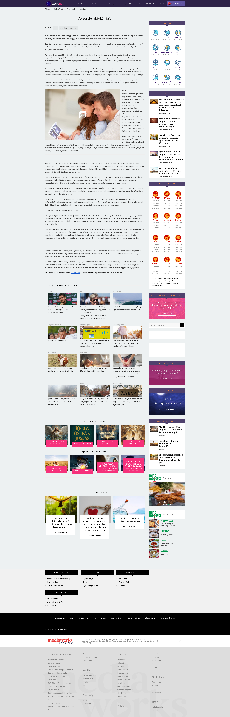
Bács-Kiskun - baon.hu (56, 660)
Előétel (164, 551)
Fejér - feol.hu (53, 680)
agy (56, 28)
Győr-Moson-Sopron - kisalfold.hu (61, 683)
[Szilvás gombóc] (155, 533)
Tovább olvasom (61, 532)
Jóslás (94, 4)
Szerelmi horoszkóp (55, 585)
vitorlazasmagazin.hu (125, 690)
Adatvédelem (100, 618)
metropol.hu (156, 661)
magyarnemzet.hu (89, 675)
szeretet (73, 28)
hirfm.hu (155, 710)
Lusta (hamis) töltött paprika (169, 544)
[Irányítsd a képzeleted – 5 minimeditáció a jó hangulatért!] (61, 509)
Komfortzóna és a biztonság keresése (129, 520)
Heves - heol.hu (54, 690)
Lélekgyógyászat (59, 9)
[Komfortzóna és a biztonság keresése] (129, 509)
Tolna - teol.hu (53, 710)
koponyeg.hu (157, 685)
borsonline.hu (157, 654)
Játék (162, 4)
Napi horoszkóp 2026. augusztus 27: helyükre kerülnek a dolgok (170, 430)
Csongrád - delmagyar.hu (57, 673)
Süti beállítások (168, 618)
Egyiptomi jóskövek (90, 585)
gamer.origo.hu (123, 670)
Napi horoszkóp (53, 599)
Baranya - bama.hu (55, 663)
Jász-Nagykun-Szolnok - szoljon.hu (61, 693)
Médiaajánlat (150, 618)
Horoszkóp (81, 4)
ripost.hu (155, 657)
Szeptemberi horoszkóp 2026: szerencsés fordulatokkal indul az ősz (171, 458)
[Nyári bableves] (155, 553)
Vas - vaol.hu (87, 654)
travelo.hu (121, 683)
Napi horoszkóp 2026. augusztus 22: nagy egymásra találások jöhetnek (170, 139)
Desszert (165, 531)
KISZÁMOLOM (167, 313)
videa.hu (155, 689)
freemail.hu (156, 682)
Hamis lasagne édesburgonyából (168, 524)
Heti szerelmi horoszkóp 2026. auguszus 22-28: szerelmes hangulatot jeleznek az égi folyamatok (171, 104)
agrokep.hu (87, 704)
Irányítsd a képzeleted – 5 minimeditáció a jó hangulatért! (61, 523)
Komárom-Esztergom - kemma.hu (61, 696)
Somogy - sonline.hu (55, 703)
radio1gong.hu (157, 707)
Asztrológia (107, 4)
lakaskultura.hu (123, 666)
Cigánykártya (88, 579)
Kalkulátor (123, 579)
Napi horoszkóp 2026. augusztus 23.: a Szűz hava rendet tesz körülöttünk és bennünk (171, 155)
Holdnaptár (51, 605)
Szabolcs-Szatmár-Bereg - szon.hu (61, 706)
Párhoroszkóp (52, 582)
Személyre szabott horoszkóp (58, 579)
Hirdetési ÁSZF (134, 618)
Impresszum (60, 618)
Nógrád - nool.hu (54, 700)
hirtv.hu (85, 682)
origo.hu (86, 685)
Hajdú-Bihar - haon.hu (56, 686)
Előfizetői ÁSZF (117, 618)
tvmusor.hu (121, 696)
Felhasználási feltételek (80, 618)
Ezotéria (120, 4)
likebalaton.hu (122, 673)
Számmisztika (150, 4)
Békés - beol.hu (54, 666)
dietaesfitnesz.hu (123, 686)
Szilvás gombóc (167, 534)
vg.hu (85, 700)
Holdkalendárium (166, 409)
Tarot (85, 582)
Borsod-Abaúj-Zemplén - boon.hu (60, 670)
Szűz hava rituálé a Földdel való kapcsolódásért (168, 444)
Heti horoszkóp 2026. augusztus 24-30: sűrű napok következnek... (170, 171)
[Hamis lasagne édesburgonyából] (155, 523)
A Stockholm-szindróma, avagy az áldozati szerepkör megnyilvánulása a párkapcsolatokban (95, 524)
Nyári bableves (167, 554)
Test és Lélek (134, 4)
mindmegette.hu (123, 680)
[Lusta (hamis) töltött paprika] (155, 543)
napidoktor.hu (122, 676)
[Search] (182, 325)
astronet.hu (121, 660)
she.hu (154, 667)
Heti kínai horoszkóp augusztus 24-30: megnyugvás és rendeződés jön (169, 122)
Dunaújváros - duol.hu (56, 676)
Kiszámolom (167, 379)
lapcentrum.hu (157, 692)
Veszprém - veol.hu (90, 657)
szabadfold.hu (88, 679)
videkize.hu (121, 693)
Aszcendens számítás (55, 602)
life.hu (154, 664)
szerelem (63, 28)
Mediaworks (62, 629)
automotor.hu (122, 663)
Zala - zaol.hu (88, 661)
